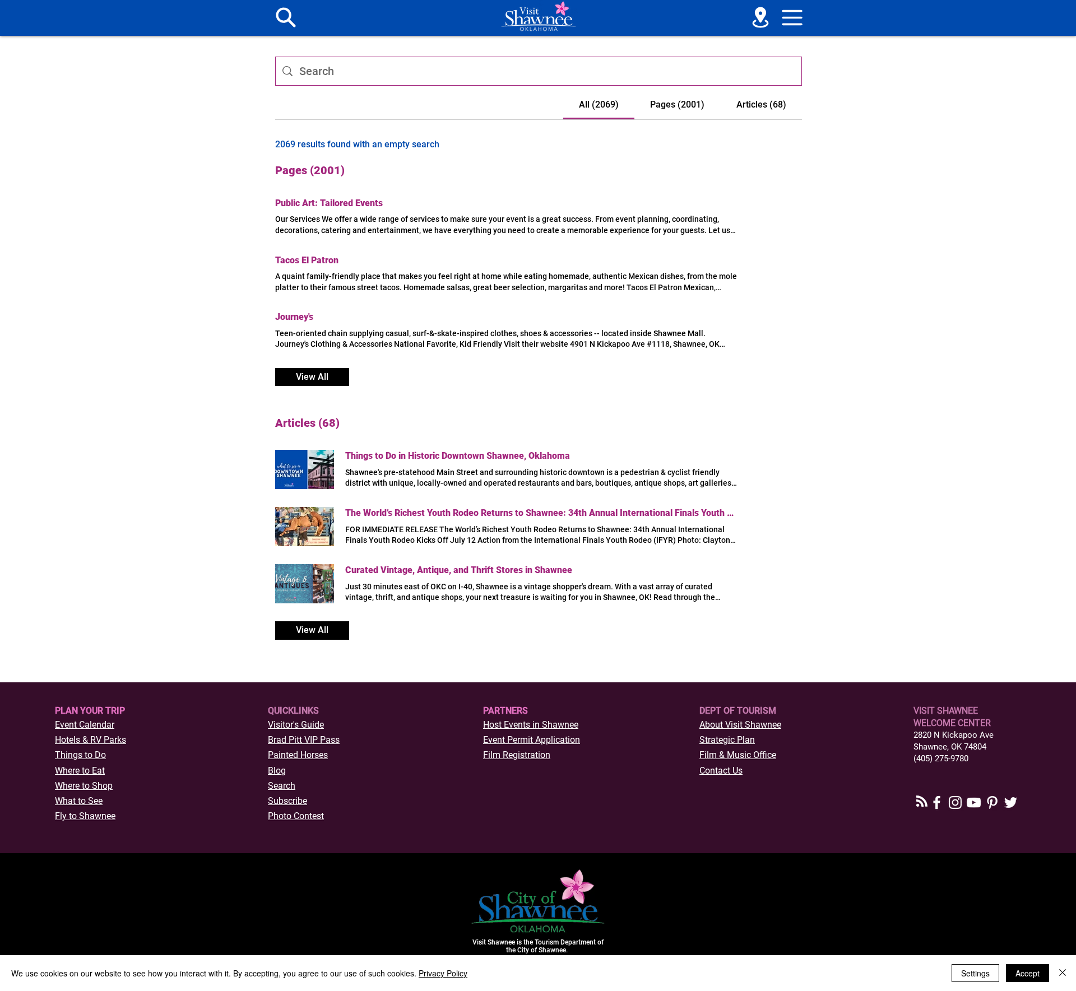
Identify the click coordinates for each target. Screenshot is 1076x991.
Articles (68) (307, 423)
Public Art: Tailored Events (329, 203)
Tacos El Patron (306, 260)
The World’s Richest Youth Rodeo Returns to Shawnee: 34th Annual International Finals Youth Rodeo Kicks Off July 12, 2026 (541, 513)
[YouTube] (973, 802)
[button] (792, 17)
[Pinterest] (992, 802)
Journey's (294, 316)
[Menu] (286, 17)
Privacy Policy (443, 973)
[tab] (598, 104)
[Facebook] (936, 802)
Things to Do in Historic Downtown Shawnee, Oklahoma (457, 455)
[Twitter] (1010, 802)
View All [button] (312, 376)
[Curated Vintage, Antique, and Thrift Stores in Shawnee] (304, 583)
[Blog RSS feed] (921, 801)
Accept (1027, 973)
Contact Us (721, 770)
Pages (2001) (310, 170)
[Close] (1062, 973)
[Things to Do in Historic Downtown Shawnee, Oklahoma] (304, 469)
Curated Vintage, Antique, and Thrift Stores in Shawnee (458, 570)
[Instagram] (955, 802)
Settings (975, 973)
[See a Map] (760, 17)
